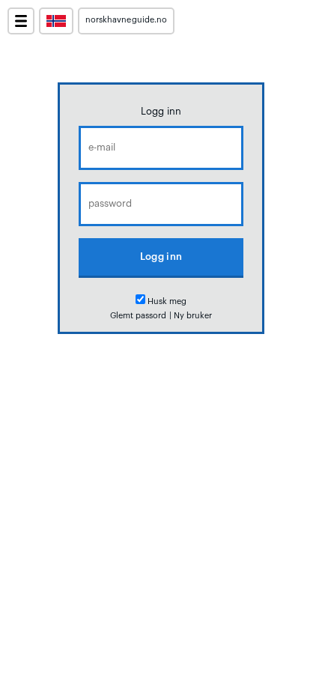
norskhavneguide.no (126, 20)
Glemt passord (138, 316)
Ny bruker (193, 316)
